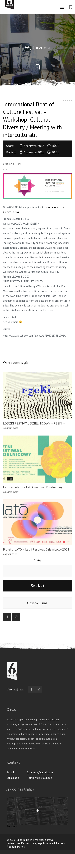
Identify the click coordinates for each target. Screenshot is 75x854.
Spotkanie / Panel (12, 163)
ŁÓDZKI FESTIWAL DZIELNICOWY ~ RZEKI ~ (34, 423)
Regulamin (12, 826)
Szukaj (37, 560)
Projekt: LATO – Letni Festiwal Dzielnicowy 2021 (36, 549)
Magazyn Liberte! (42, 843)
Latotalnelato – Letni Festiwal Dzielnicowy (32, 487)
